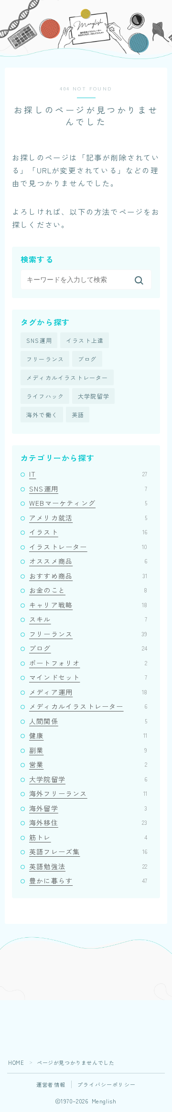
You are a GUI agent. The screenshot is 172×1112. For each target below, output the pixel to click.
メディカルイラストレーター (67, 377)
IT (88, 474)
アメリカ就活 (88, 517)
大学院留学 (93, 396)
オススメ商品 (88, 561)
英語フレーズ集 (88, 851)
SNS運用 (39, 340)
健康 (88, 735)
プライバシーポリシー (106, 1084)
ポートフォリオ (88, 663)
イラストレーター (88, 546)
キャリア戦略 (88, 605)
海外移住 (88, 822)
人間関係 (88, 721)
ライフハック (45, 396)
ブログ (87, 359)
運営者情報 (50, 1084)
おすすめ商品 (88, 576)
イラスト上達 (85, 340)
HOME (16, 1062)
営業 (88, 764)
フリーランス (45, 359)
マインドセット (88, 677)
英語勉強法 (88, 866)
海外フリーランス (88, 793)
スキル (88, 619)
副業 (88, 750)
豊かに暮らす (88, 880)
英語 (78, 415)
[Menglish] (16, 13)
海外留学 (88, 808)
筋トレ (88, 837)
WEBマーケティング (88, 503)
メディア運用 (88, 692)
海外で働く (42, 415)
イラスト (88, 532)
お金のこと (88, 590)
